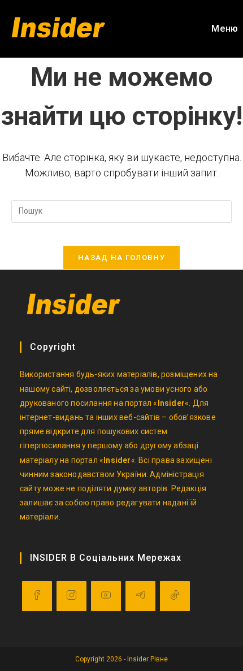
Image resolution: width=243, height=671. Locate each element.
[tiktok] (174, 596)
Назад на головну (121, 257)
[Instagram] (71, 596)
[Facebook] (37, 596)
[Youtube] (106, 596)
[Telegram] (140, 596)
